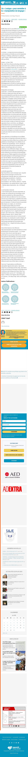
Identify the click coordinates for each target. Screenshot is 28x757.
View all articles (5, 326)
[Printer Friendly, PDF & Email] (23, 27)
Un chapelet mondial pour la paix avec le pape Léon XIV (16, 582)
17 (17, 625)
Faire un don (14, 341)
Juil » (6, 633)
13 (4, 625)
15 (10, 625)
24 (17, 627)
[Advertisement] (14, 360)
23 (14, 627)
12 (23, 622)
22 (10, 627)
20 (4, 627)
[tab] (8, 708)
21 (7, 627)
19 (23, 625)
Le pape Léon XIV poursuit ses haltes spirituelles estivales (9, 663)
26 (23, 627)
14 (7, 625)
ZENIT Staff (14, 19)
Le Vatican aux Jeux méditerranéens (10, 565)
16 (14, 625)
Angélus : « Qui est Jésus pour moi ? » (10, 551)
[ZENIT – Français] (8, 2)
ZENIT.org (19, 28)
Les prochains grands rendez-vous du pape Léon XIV (9, 653)
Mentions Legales (6, 739)
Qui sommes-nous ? (7, 737)
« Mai (4, 633)
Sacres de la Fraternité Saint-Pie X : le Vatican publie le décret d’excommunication (15, 575)
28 (7, 630)
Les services (22, 737)
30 (14, 630)
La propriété (15, 737)
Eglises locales (23, 19)
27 (4, 630)
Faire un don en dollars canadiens (14, 345)
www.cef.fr (14, 69)
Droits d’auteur (14, 739)
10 (17, 622)
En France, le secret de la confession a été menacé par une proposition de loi (16, 595)
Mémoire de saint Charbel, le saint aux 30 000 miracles (16, 589)
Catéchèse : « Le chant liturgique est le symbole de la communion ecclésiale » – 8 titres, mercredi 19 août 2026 (13, 558)
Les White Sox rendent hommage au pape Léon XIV (13, 561)
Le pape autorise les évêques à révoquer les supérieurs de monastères (16, 602)
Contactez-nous (22, 739)
